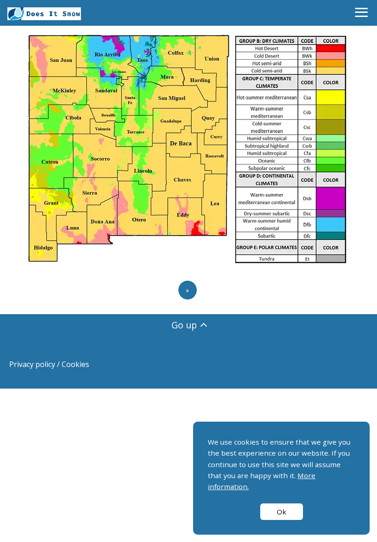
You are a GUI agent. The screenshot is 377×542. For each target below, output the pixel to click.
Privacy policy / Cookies (49, 364)
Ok (281, 511)
